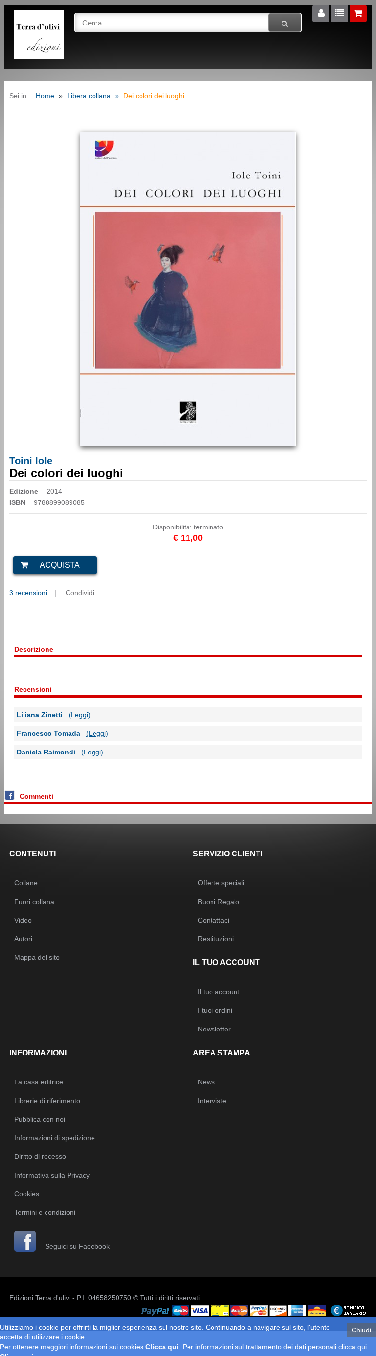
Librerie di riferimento (47, 1101)
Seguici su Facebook (76, 1246)
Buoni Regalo (218, 901)
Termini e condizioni (44, 1212)
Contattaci (213, 920)
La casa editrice (38, 1082)
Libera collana (89, 96)
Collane (26, 883)
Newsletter (214, 1029)
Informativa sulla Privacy (52, 1175)
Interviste (212, 1101)
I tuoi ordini (215, 1010)
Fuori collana (34, 901)
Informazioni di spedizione (54, 1138)
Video (23, 920)
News (206, 1082)
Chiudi (361, 1330)
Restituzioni (216, 939)
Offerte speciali (221, 883)
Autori (23, 939)
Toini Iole (30, 460)
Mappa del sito (37, 957)
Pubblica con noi (39, 1119)
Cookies (26, 1194)
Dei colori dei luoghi (153, 96)
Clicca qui (162, 1347)
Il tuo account (218, 992)
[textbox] (188, 22)
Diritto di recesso (40, 1156)
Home (45, 96)
